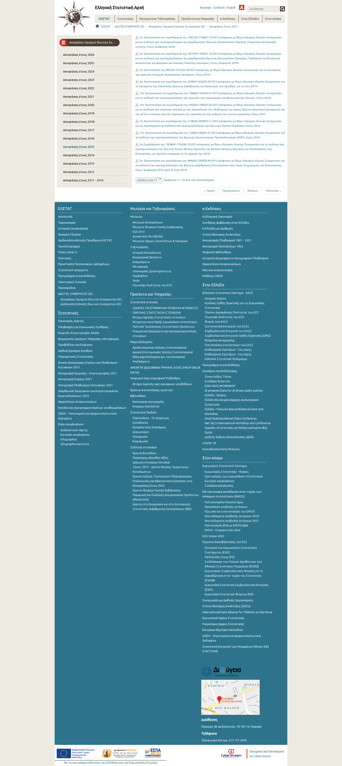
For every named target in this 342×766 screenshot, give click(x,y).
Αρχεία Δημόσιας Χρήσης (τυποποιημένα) (159, 347)
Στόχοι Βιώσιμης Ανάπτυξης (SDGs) (226, 606)
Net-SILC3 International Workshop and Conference (238, 423)
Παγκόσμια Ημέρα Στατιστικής (223, 624)
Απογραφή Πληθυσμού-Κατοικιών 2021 (85, 385)
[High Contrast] (241, 7)
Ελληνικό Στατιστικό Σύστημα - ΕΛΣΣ (227, 292)
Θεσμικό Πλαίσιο (69, 234)
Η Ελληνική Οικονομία (217, 216)
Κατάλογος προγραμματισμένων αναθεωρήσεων (92, 407)
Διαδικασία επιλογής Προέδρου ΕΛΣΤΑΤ (85, 240)
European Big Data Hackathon (222, 629)
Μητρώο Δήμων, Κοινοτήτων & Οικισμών (160, 241)
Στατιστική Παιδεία (143, 412)
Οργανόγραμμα (69, 246)
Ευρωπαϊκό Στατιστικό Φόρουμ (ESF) (229, 594)
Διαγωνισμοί (141, 431)
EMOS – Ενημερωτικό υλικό (223, 530)
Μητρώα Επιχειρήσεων (148, 222)
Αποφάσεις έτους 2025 (78, 63)
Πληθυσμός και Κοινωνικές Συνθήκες (83, 327)
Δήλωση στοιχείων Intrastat (151, 462)
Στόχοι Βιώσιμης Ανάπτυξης (221, 234)
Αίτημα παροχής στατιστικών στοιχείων (159, 317)
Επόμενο (253, 190)
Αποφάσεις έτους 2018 (78, 121)
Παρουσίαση (66, 222)
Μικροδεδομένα (141, 341)
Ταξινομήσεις (139, 247)
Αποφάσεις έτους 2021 (78, 96)
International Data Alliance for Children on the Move (237, 612)
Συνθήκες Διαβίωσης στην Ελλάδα (225, 222)
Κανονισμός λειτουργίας (148, 401)
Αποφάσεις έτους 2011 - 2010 (83, 180)
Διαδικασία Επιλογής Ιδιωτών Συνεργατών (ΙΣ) (90, 304)
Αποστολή (65, 216)
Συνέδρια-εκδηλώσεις (219, 485)
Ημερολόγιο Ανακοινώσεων (77, 401)
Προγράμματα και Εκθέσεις (76, 275)
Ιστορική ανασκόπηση (73, 228)
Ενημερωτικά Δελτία (146, 406)
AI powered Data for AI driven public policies (234, 390)
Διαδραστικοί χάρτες (74, 430)
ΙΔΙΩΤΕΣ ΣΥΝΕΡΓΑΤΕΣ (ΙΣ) (129, 26)
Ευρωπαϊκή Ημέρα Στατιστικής (223, 617)
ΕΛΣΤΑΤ (105, 26)
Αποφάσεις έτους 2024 (78, 71)
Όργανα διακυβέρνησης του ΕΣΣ (224, 541)
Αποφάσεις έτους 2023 (78, 79)
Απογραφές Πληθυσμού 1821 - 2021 (226, 240)
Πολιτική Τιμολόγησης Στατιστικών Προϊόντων (163, 326)
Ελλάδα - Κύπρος (215, 395)
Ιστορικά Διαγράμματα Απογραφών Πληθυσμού (235, 258)
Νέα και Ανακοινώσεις (217, 270)
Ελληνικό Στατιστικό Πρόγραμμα (226, 358)
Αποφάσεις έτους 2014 (78, 155)
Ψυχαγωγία (140, 436)
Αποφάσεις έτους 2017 (78, 130)
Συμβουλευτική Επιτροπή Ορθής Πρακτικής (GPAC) (238, 335)
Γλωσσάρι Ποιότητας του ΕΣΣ (152, 285)
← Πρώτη (209, 190)
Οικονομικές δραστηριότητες (152, 271)
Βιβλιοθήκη (138, 395)
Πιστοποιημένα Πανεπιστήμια (224, 502)
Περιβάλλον (140, 275)
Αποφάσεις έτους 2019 (78, 113)
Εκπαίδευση (140, 422)
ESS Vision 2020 (213, 536)
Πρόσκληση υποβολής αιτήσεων (226, 506)
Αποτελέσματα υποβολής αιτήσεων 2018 (232, 516)
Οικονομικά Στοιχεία (72, 281)
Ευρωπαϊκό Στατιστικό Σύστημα (224, 465)
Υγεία (136, 280)
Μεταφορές (140, 266)
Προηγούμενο (231, 190)
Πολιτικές (64, 258)
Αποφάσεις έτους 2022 (78, 88)
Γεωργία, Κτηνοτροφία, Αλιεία (78, 332)
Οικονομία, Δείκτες (71, 321)
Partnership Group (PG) (220, 557)
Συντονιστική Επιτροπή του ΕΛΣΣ (227, 326)
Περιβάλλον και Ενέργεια (75, 344)
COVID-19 (209, 443)
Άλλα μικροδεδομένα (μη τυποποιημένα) (159, 356)
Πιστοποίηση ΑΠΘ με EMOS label (226, 525)
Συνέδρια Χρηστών (217, 381)
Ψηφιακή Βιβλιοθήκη (216, 252)
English (231, 7)
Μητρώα (136, 216)
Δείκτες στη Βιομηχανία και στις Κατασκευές (161, 504)
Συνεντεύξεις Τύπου (218, 376)
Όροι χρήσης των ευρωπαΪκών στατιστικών (234, 476)
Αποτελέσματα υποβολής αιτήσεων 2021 (232, 520)
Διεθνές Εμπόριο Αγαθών (75, 350)
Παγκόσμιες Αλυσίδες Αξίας (150, 457)
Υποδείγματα (141, 361)
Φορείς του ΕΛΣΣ (216, 321)
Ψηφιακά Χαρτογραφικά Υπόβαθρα (155, 378)
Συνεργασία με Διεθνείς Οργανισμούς (227, 600)
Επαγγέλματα (141, 261)
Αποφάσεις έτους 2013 (78, 163)
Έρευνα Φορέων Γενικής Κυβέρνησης (157, 490)
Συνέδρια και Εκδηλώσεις (219, 371)
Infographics (68, 439)
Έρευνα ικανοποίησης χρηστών (151, 390)
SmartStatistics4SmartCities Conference (231, 418)
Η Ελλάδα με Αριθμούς (217, 228)
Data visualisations (71, 424)
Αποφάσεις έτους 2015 (223, 26)
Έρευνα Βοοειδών (144, 453)
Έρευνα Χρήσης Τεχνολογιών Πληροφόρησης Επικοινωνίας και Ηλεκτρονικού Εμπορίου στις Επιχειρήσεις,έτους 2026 (162, 481)
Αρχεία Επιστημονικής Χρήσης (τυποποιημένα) (163, 352)
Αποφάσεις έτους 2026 (78, 54)
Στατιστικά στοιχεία (144, 302)
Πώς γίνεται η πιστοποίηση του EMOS (230, 511)
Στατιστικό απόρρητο (73, 270)
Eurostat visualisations (75, 434)
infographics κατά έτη (74, 444)
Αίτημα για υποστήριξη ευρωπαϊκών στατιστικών (165, 321)
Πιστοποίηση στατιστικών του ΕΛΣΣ (229, 344)
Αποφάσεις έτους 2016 (78, 138)
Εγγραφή (205, 7)
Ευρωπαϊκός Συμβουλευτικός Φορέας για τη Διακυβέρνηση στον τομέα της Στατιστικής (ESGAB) (234, 576)
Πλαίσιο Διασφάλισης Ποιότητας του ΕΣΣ (232, 312)
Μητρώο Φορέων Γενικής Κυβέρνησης (158, 227)
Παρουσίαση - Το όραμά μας (151, 418)
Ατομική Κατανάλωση (147, 252)
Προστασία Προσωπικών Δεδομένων (83, 264)
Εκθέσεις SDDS (212, 275)
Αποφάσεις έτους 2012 (78, 171)
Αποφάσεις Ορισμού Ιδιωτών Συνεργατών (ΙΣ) (177, 26)
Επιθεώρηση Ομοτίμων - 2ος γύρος (228, 349)
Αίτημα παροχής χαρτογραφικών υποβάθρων (162, 384)
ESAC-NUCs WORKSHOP (220, 385)
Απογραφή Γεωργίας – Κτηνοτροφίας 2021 (87, 373)
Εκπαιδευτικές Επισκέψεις (149, 427)
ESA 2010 (139, 231)
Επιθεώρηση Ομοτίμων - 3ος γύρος (228, 354)
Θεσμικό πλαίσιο (215, 298)
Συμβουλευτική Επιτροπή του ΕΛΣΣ (228, 331)
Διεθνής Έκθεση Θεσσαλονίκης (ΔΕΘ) (229, 437)
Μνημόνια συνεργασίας (220, 340)
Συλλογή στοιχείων (143, 447)
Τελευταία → (274, 190)
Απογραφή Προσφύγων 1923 (222, 246)
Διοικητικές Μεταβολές (148, 236)
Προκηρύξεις (67, 287)
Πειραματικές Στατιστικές (75, 356)
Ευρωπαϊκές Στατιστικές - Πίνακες (227, 471)
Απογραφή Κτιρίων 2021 (75, 379)
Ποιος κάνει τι (67, 252)
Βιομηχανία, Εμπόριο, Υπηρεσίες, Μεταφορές (88, 338)
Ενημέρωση (140, 441)
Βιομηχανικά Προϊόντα (147, 257)
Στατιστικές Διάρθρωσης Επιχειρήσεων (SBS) (162, 508)
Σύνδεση (219, 7)
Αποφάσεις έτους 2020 (78, 105)
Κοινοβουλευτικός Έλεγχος (221, 449)
